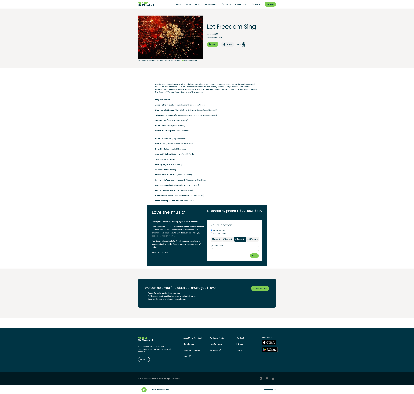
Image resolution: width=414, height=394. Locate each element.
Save (239, 44)
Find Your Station (217, 338)
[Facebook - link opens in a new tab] (261, 378)
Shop (185, 356)
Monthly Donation (219, 230)
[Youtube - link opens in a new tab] (267, 379)
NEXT (254, 255)
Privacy (239, 344)
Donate (270, 4)
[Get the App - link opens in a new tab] (269, 343)
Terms (239, 350)
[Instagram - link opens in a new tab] (273, 378)
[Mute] (275, 389)
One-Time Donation (220, 233)
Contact (240, 338)
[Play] (144, 389)
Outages (214, 350)
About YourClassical (192, 338)
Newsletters (188, 344)
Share (229, 44)
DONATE (143, 359)
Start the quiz (260, 288)
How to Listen (216, 344)
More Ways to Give (160, 252)
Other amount (217, 245)
